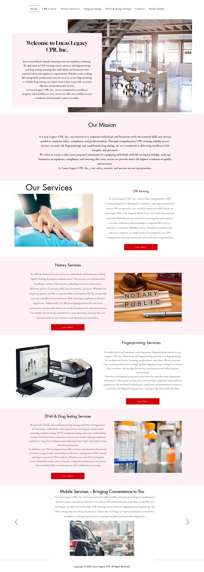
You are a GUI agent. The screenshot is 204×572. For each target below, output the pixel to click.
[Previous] (16, 522)
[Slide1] (102, 551)
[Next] (187, 522)
